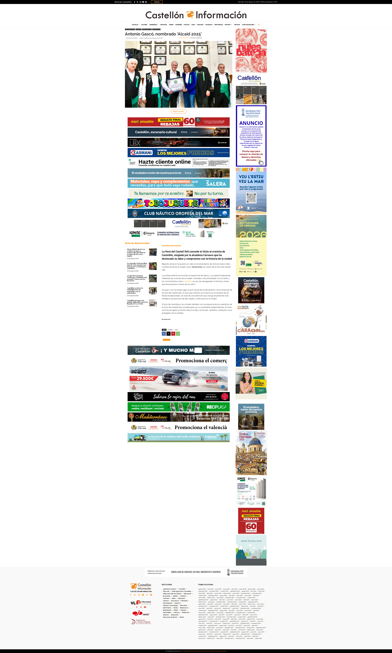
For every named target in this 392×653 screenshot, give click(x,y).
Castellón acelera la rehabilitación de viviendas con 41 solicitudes (135, 290)
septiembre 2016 (212, 625)
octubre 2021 (224, 606)
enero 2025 (236, 593)
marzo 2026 (242, 589)
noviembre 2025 (214, 591)
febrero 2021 (226, 608)
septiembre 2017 (234, 621)
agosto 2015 (201, 629)
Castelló (138, 29)
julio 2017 (253, 621)
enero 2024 (220, 597)
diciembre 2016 (245, 623)
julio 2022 (210, 604)
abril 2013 (255, 636)
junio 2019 (229, 614)
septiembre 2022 (253, 602)
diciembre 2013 (245, 634)
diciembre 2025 (202, 591)
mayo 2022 (226, 604)
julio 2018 (210, 619)
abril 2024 (256, 595)
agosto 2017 (244, 621)
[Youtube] (143, 2)
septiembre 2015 (261, 627)
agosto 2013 (223, 636)
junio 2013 (239, 636)
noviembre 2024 (256, 593)
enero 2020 (220, 612)
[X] (168, 334)
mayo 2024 (248, 595)
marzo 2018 (242, 619)
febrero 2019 (202, 617)
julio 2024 (232, 595)
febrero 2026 (251, 589)
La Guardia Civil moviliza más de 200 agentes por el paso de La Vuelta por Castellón (137, 266)
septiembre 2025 (235, 591)
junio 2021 (261, 606)
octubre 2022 (242, 602)
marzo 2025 (217, 593)
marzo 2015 (242, 629)
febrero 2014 (227, 634)
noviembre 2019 (240, 612)
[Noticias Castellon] (196, 14)
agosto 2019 (213, 614)
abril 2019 (245, 614)
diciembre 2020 (245, 608)
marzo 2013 (201, 638)
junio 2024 (240, 595)
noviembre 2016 (255, 623)
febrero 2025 (227, 593)
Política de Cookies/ (207, 651)
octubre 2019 (251, 612)
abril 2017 (209, 623)
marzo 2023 (254, 599)
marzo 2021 (217, 608)
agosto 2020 (223, 610)
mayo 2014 (201, 634)
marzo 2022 (242, 604)
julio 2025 (253, 591)
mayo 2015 (226, 629)
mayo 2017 (201, 623)
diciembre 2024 (245, 593)
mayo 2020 (248, 610)
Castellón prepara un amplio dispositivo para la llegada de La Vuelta (137, 302)
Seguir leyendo (178, 111)
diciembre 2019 (229, 612)
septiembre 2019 (203, 614)
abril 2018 (234, 619)
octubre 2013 (202, 636)
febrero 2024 (211, 597)
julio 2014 (253, 632)
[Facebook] (134, 2)
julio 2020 (232, 610)
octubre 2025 (224, 591)
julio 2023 (222, 599)
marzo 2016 (201, 627)
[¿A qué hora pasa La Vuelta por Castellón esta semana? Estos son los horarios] (153, 278)
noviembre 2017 (213, 621)
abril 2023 (246, 599)
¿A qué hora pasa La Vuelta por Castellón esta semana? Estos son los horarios (137, 278)
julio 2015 (210, 629)
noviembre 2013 (256, 634)
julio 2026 (210, 589)
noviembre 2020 (256, 608)
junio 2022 (218, 604)
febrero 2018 (250, 619)
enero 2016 (219, 627)
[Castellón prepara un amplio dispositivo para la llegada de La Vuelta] (153, 303)
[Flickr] (147, 595)
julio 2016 (231, 625)
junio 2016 (239, 625)
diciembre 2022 (220, 602)
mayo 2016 (247, 625)
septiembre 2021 (234, 606)
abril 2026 (234, 589)
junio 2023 (230, 599)
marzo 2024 (201, 597)
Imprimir (166, 340)
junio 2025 (261, 591)
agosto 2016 (222, 625)
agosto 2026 (202, 589)
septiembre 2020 (213, 610)
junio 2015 (218, 629)
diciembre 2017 (202, 621)
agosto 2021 (244, 606)
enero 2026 (260, 589)
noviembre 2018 (231, 617)
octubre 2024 (202, 595)
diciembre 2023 (229, 597)
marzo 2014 (217, 634)
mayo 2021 (201, 608)
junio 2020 (240, 610)
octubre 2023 (251, 597)
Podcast (156, 2)
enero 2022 (260, 604)
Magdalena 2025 (146, 29)
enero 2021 (235, 608)
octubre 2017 (224, 621)
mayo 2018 (226, 619)
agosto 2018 (201, 619)
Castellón (188, 281)
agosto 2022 (202, 604)
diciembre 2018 (220, 617)
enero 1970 (250, 638)
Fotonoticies (156, 29)
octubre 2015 (250, 627)
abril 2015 (234, 629)
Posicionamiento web (220, 651)
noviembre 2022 (232, 602)
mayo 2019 (237, 614)
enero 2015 (259, 629)
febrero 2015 (250, 629)
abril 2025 (210, 593)
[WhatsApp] (178, 334)
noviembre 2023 (241, 597)
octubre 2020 (202, 610)
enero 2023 (211, 602)
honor (176, 329)
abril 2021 (209, 608)
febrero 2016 (210, 627)
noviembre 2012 (240, 638)
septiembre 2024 (213, 595)
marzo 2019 (253, 614)
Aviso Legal (184, 651)
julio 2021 (253, 606)
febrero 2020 (211, 612)
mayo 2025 (201, 593)
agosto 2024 (223, 595)
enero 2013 (220, 638)
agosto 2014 (245, 632)
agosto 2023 (213, 599)
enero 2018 (259, 619)
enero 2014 (236, 634)
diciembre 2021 (202, 606)
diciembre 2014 (202, 632)
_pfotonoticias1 (130, 29)
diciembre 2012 (229, 638)
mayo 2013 (247, 636)
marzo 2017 (217, 623)
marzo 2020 (201, 612)
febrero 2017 (226, 623)
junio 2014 (261, 632)
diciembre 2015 (229, 627)
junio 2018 (218, 619)
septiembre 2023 (203, 599)
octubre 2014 (224, 632)
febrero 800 (258, 638)
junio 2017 (261, 621)
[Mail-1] (146, 2)
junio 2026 (218, 589)
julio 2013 (231, 636)
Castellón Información (171, 246)
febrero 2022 (251, 604)
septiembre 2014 (235, 632)
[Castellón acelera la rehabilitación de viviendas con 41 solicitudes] (153, 291)
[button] (258, 24)
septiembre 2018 (252, 617)
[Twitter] (137, 2)
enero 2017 (235, 623)
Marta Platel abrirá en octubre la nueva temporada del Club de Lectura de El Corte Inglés (136, 252)
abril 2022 (234, 604)
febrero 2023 (202, 602)
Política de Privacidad (194, 651)
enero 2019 (211, 617)
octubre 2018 (241, 617)
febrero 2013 (211, 638)
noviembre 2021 (213, 606)
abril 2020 (256, 610)
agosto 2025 (245, 591)
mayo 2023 (238, 599)
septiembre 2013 (213, 636)
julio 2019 (221, 614)
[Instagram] (140, 2)
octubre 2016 (202, 625)
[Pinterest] (173, 334)
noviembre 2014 (214, 632)
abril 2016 (255, 625)
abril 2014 (210, 634)
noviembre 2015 (240, 627)
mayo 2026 (226, 589)
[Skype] (151, 595)
